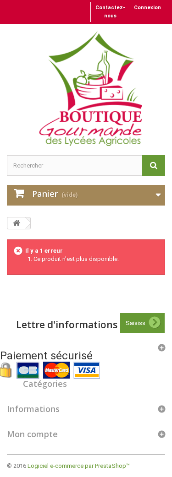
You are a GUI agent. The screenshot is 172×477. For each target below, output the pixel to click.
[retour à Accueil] (16, 223)
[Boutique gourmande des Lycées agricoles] (90, 88)
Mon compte (32, 433)
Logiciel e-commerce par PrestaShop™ (79, 465)
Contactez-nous (110, 12)
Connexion (147, 8)
